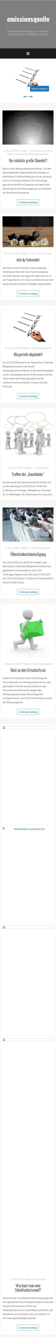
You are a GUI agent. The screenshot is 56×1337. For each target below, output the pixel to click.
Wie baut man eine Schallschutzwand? (28, 1287)
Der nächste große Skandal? (28, 160)
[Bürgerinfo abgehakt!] (28, 324)
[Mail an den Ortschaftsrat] (28, 631)
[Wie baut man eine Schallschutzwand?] (28, 1155)
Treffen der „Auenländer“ (28, 474)
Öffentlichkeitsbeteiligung (28, 554)
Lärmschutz (47, 151)
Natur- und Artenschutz (17, 154)
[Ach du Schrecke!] (28, 231)
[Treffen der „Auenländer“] (28, 435)
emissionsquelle (28, 19)
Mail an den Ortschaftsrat (28, 670)
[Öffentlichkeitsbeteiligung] (28, 524)
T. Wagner (23, 151)
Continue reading (28, 202)
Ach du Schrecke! (28, 260)
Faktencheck (35, 151)
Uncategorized (41, 468)
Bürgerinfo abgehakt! (39, 88)
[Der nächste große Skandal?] (28, 127)
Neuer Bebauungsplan (39, 154)
